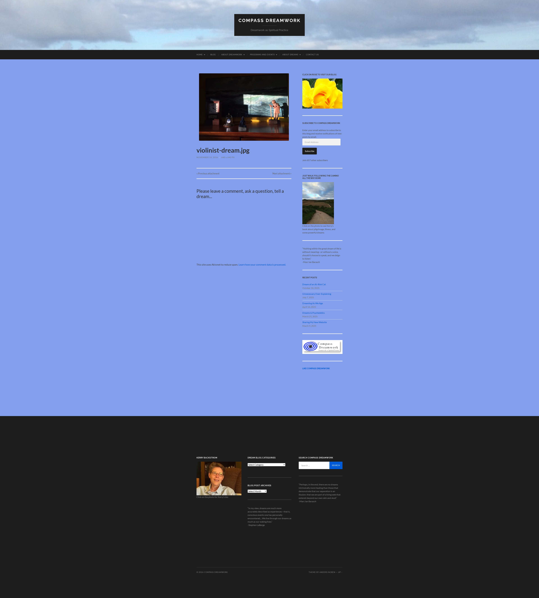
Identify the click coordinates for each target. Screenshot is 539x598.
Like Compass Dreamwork (316, 368)
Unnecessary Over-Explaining (316, 293)
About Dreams (290, 54)
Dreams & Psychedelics (313, 312)
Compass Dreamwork (269, 20)
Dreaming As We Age (312, 303)
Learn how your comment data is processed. (262, 264)
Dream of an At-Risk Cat (314, 284)
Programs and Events (262, 54)
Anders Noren (327, 572)
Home (200, 54)
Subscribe (309, 151)
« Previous (208, 173)
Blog (213, 54)
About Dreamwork (231, 54)
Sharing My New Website (314, 322)
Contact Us (312, 54)
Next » (281, 173)
